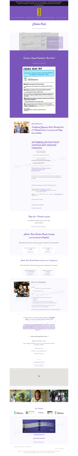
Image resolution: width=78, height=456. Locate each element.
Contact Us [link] (59, 17)
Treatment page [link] (30, 17)
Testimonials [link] (38, 17)
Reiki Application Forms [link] (30, 452)
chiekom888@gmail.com (35, 170)
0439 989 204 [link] (41, 353)
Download (30, 251)
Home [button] (19, 451)
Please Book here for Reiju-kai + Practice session (40, 306)
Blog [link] (46, 452)
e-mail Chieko (39, 365)
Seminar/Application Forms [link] (53, 451)
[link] (39, 12)
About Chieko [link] (51, 452)
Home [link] (12, 17)
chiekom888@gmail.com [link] (41, 351)
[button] (49, 17)
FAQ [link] (43, 452)
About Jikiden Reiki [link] (20, 17)
